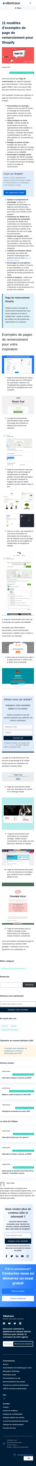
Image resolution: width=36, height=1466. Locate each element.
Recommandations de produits (14, 1382)
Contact (6, 1407)
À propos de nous (9, 1428)
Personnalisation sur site (11, 1378)
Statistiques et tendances (24, 1108)
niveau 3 (5, 1026)
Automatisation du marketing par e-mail (17, 1368)
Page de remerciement (10, 1030)
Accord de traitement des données (15, 1421)
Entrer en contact (18, 1291)
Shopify (13, 1026)
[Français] (28, 1458)
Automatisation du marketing (23, 1134)
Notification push (9, 1375)
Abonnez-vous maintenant (23, 1344)
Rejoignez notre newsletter (18, 1010)
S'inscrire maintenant (18, 1298)
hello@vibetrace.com (25, 1455)
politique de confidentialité (12, 1414)
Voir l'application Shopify (14, 193)
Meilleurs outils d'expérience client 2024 (16, 1094)
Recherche (29, 985)
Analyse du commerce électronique (16, 1385)
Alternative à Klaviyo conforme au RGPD (16, 1078)
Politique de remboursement (13, 1424)
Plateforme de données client (23, 1167)
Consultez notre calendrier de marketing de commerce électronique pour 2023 (15, 1050)
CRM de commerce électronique (14, 1389)
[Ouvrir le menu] (4, 1398)
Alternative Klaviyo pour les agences (15, 1137)
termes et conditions (9, 745)
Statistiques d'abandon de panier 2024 (16, 1111)
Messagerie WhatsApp (11, 1371)
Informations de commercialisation (21, 72)
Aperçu (5, 1364)
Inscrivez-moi (18, 738)
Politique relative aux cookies (13, 1418)
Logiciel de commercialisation (23, 1074)
